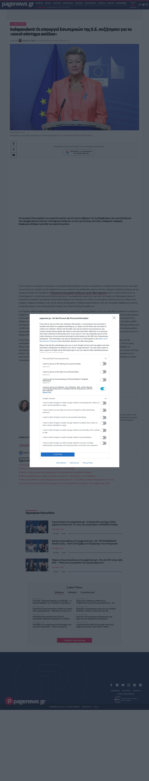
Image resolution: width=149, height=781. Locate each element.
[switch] (103, 363)
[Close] (115, 318)
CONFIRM (57, 454)
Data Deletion (61, 463)
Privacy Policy (88, 463)
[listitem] (74, 358)
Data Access (74, 463)
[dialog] (74, 390)
